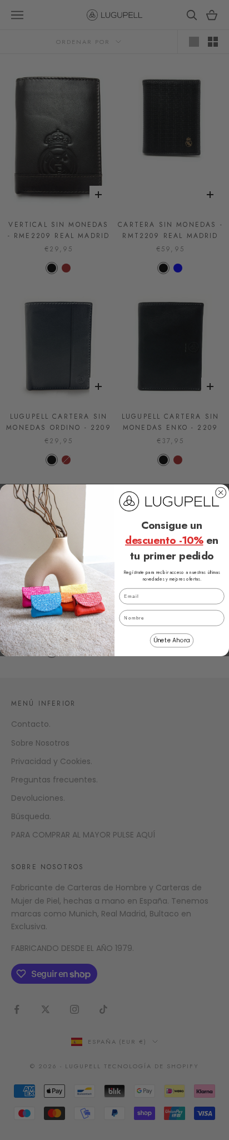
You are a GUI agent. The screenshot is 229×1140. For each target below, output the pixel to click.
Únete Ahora (172, 640)
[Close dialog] (221, 492)
